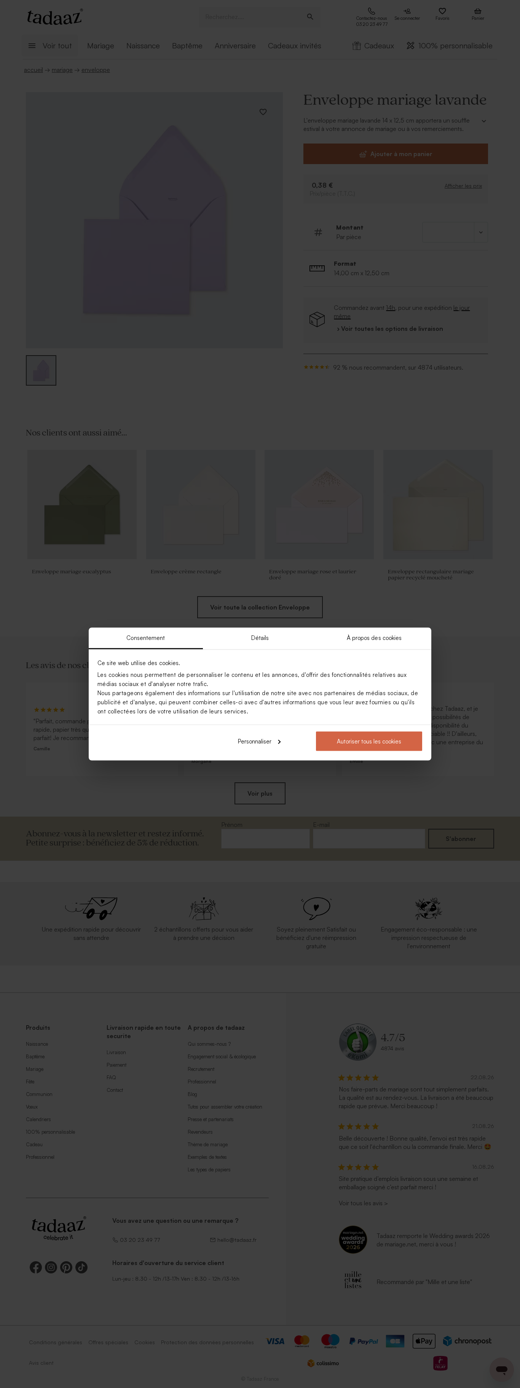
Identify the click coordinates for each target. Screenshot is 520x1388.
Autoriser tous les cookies (369, 741)
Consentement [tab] (145, 637)
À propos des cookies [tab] (374, 637)
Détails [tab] (260, 637)
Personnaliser (254, 741)
